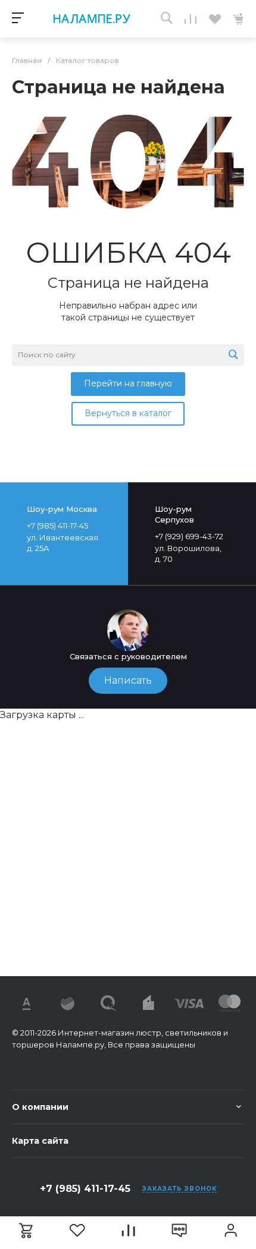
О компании (40, 1107)
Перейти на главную (128, 383)
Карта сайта (40, 1140)
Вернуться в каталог (128, 413)
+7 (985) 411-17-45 (85, 1188)
